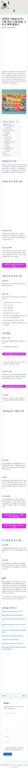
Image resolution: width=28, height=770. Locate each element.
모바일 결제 (8, 146)
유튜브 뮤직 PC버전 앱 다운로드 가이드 (12, 611)
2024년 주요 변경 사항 (9, 125)
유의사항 (8, 151)
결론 (5, 153)
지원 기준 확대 (9, 128)
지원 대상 (8, 132)
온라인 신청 (8, 137)
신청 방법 (6, 135)
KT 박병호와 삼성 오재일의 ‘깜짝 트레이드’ (13, 636)
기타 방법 (8, 140)
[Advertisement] (14, 49)
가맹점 (7, 145)
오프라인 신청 (9, 138)
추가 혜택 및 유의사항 (8, 148)
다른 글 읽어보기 (7, 155)
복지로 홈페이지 (7, 346)
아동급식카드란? (7, 124)
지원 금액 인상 (9, 127)
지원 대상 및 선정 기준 (9, 130)
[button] (14, 10)
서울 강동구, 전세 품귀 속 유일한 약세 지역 (13, 643)
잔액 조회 (8, 143)
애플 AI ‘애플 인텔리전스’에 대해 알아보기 (12, 615)
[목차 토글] (16, 121)
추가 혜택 (8, 150)
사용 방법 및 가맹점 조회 (9, 142)
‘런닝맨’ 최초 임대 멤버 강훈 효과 (10, 639)
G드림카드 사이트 (13, 467)
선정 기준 (8, 133)
